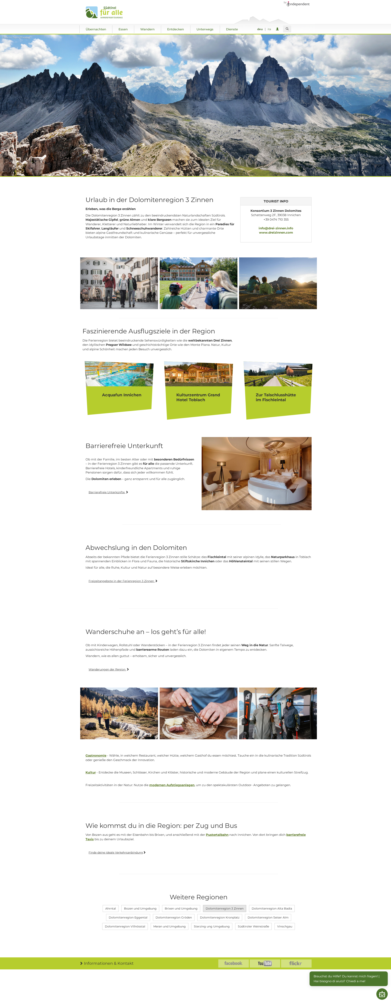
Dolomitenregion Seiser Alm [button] (268, 917)
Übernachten (96, 29)
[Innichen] (119, 283)
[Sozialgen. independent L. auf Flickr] (296, 963)
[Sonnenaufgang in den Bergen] (278, 283)
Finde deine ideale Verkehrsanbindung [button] (116, 852)
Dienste (232, 29)
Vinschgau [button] (284, 926)
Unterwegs (205, 29)
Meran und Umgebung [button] (169, 926)
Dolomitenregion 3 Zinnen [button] (225, 908)
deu (260, 29)
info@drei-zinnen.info (276, 228)
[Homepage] (108, 12)
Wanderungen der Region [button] (107, 669)
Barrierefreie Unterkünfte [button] (107, 492)
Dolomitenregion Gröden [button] (174, 917)
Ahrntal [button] (110, 908)
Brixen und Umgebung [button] (181, 908)
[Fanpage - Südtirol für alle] (233, 963)
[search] (287, 28)
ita (269, 29)
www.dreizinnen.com (276, 232)
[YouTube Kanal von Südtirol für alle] (265, 963)
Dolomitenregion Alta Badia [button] (272, 908)
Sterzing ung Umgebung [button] (212, 926)
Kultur (91, 772)
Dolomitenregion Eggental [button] (128, 917)
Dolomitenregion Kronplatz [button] (219, 917)
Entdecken (175, 29)
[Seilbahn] (278, 713)
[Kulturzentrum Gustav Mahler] (198, 283)
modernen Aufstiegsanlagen (171, 785)
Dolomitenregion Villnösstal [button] (125, 926)
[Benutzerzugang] (278, 29)
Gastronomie (96, 755)
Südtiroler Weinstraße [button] (253, 926)
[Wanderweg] (119, 713)
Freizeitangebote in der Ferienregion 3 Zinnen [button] (122, 581)
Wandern (147, 29)
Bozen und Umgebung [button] (140, 908)
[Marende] (198, 713)
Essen (123, 29)
